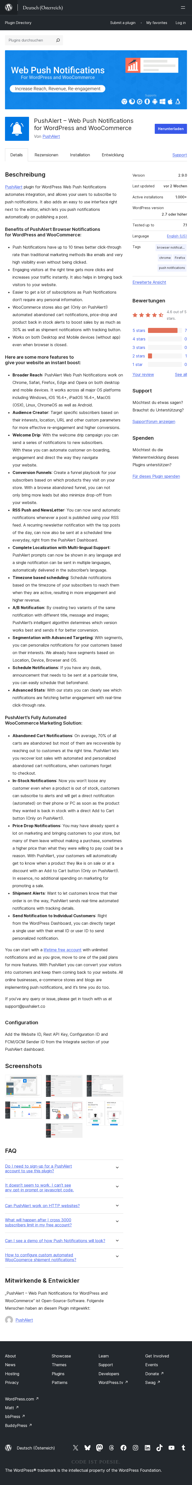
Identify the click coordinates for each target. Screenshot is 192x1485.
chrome (165, 258)
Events (151, 1364)
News (10, 1364)
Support (179, 154)
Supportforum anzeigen (153, 421)
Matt (12, 1407)
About (10, 1355)
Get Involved (157, 1355)
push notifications (172, 268)
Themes (59, 1364)
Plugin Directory (18, 23)
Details (16, 154)
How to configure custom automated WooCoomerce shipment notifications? (40, 1257)
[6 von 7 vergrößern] (116, 1081)
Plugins (58, 1373)
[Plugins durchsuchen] (58, 40)
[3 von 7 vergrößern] (75, 1081)
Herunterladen (171, 129)
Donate (154, 1373)
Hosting (12, 1373)
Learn (103, 1355)
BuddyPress (18, 1425)
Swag (152, 1382)
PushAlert (51, 136)
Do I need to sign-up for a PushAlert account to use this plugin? (38, 1168)
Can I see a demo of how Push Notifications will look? (55, 1240)
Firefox (180, 258)
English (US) (177, 236)
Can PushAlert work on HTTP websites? (42, 1205)
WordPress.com (22, 1398)
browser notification (171, 247)
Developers (108, 1373)
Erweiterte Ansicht (149, 282)
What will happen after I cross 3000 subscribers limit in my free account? (38, 1222)
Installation (80, 154)
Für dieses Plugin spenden (156, 476)
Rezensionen (46, 154)
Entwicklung (113, 154)
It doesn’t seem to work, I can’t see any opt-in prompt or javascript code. (39, 1187)
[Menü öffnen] (184, 7)
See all (181, 374)
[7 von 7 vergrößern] (116, 1107)
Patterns (60, 1382)
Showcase (61, 1355)
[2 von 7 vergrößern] (35, 1108)
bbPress (15, 1416)
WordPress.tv (113, 1382)
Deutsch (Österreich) (36, 1447)
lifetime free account (63, 949)
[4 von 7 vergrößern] (75, 1107)
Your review (143, 374)
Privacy (12, 1382)
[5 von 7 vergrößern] (75, 1130)
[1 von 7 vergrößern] (35, 1081)
